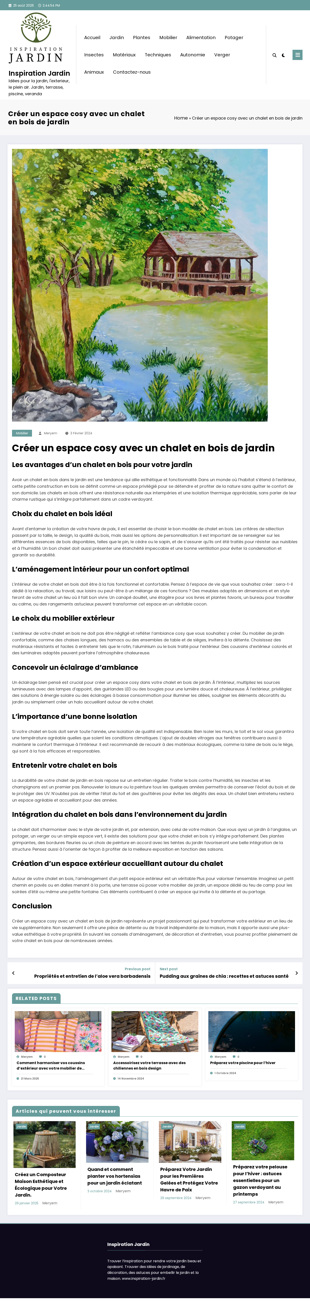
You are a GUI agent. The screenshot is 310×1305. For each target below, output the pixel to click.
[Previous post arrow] (13, 973)
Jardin (116, 37)
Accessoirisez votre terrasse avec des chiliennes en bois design (149, 1065)
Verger (222, 55)
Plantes (141, 37)
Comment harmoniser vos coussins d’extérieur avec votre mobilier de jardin (51, 1065)
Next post (169, 969)
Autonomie (192, 55)
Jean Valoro (205, 1207)
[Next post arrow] (296, 973)
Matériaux (124, 55)
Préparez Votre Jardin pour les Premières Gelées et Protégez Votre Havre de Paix (42, 1179)
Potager (234, 37)
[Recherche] (274, 55)
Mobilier (168, 37)
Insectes (94, 55)
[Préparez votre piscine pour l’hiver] (251, 1031)
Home (181, 118)
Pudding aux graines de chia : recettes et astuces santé (224, 976)
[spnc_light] (283, 55)
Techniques (158, 55)
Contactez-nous (132, 72)
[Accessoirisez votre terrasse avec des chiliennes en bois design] (154, 1031)
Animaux (94, 72)
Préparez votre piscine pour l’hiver (243, 1062)
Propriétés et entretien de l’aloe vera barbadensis (92, 976)
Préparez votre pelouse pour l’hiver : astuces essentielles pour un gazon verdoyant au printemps (113, 1180)
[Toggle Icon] (298, 55)
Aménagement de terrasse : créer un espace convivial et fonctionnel (255, 1184)
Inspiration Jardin (39, 73)
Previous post (137, 969)
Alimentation (201, 37)
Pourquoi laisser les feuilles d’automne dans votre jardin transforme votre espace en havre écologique (187, 1186)
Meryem (50, 433)
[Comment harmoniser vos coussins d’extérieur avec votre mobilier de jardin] (58, 1031)
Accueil (92, 37)
